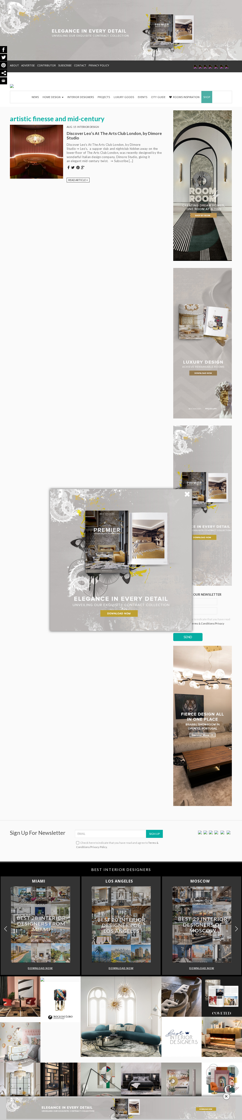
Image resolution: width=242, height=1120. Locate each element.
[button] (236, 929)
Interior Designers (80, 97)
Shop (206, 97)
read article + (78, 179)
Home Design (52, 97)
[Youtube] (216, 832)
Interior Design (88, 126)
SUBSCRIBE (65, 65)
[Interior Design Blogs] (12, 86)
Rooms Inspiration (186, 97)
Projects (104, 97)
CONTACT (80, 65)
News (35, 97)
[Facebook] (200, 832)
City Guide (158, 97)
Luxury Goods (124, 97)
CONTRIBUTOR (46, 65)
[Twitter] (205, 832)
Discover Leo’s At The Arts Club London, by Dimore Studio (114, 135)
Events (142, 97)
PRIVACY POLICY (99, 65)
